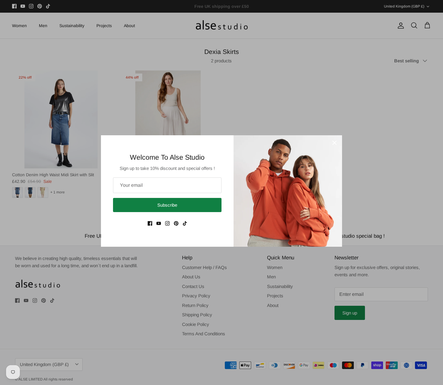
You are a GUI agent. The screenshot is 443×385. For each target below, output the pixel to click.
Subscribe (167, 205)
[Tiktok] (185, 223)
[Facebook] (150, 223)
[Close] (334, 142)
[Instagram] (167, 223)
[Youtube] (158, 223)
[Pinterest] (176, 223)
